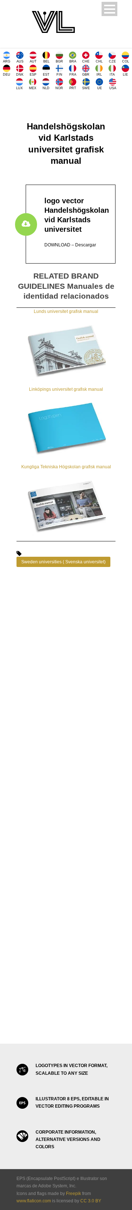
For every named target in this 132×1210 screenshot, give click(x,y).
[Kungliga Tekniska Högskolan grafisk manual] (66, 505)
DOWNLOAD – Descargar (70, 244)
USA (112, 88)
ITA (112, 74)
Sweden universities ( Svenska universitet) (63, 561)
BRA (72, 61)
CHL (99, 61)
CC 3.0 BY (90, 1200)
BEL (46, 61)
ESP (33, 74)
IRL (99, 74)
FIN (59, 74)
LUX (19, 88)
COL (125, 61)
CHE (85, 61)
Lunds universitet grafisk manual (66, 311)
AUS (19, 61)
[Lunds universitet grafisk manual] (66, 350)
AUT (33, 61)
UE (99, 88)
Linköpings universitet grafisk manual (66, 389)
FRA (72, 74)
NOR (59, 88)
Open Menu (109, 9)
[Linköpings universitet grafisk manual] (66, 428)
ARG (6, 61)
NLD (46, 88)
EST (46, 74)
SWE (86, 88)
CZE (112, 61)
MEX (32, 88)
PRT (72, 88)
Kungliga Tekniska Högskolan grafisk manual (66, 466)
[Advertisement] (66, 658)
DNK (19, 74)
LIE (125, 74)
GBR (85, 74)
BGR (59, 61)
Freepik (73, 1193)
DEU (6, 74)
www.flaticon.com (33, 1200)
